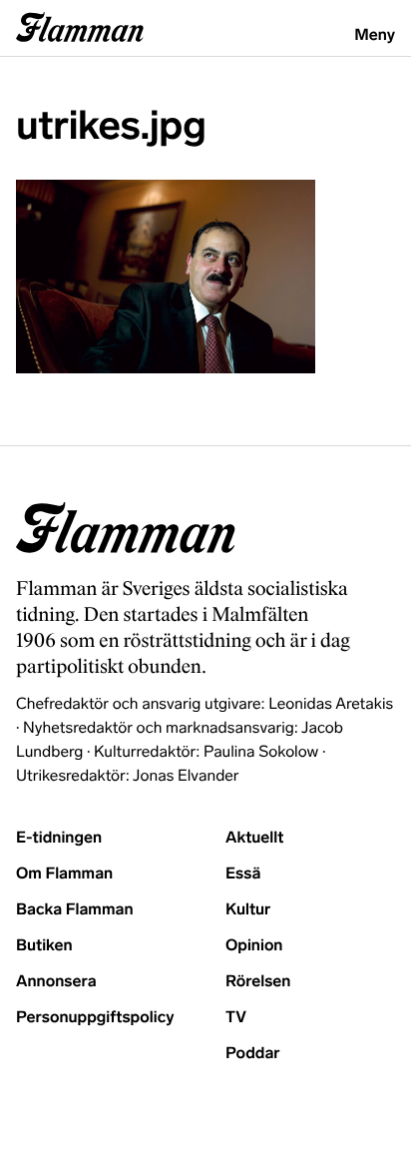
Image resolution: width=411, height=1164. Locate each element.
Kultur (247, 909)
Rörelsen (257, 981)
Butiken (44, 945)
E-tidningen (59, 838)
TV (235, 1017)
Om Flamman (64, 874)
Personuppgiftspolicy (95, 1017)
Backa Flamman (75, 909)
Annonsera (56, 981)
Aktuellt (254, 838)
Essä (242, 874)
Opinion (254, 945)
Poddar (252, 1053)
